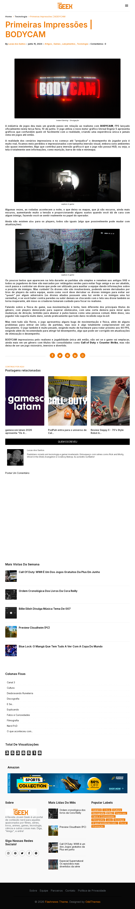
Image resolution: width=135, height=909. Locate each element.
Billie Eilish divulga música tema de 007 (45, 608)
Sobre (33, 890)
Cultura (10, 687)
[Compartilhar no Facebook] (52, 355)
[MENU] (126, 5)
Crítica (107, 810)
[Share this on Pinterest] (67, 355)
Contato (70, 890)
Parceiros (57, 890)
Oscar (123, 823)
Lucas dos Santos (17, 44)
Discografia (13, 698)
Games (57, 44)
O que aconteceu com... (20, 731)
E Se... (10, 704)
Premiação (98, 826)
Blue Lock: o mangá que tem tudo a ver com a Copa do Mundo (61, 646)
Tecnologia (21, 16)
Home (8, 16)
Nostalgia (119, 819)
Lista (109, 819)
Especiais (121, 813)
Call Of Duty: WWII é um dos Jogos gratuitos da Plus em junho (59, 572)
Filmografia (13, 720)
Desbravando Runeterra (20, 693)
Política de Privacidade (92, 890)
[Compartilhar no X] (60, 355)
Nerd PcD (12, 725)
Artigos (48, 44)
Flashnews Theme (56, 901)
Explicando (13, 709)
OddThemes (92, 901)
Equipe (44, 890)
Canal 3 (11, 682)
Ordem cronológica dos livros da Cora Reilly (48, 591)
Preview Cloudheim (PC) (34, 627)
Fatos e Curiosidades (18, 715)
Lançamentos (69, 44)
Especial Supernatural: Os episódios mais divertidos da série (72, 863)
